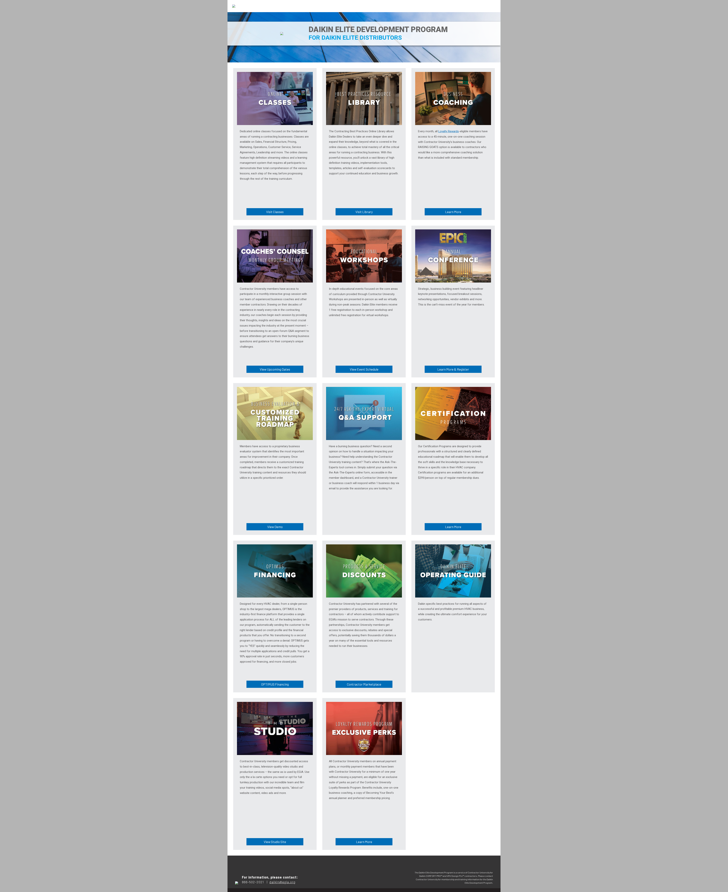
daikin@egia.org (282, 882)
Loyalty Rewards (448, 131)
